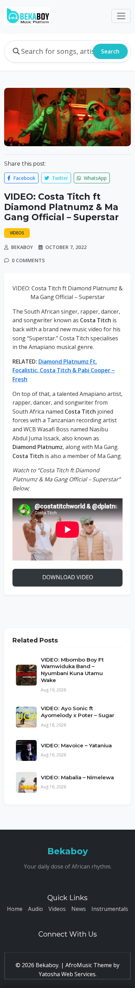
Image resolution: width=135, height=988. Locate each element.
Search (110, 51)
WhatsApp (94, 178)
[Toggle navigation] (121, 16)
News (78, 909)
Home (14, 909)
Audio (35, 909)
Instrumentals (109, 909)
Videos (57, 909)
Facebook (23, 178)
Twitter (59, 178)
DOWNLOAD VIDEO (67, 577)
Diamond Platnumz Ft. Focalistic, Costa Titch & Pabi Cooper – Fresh (63, 370)
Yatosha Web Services (67, 974)
